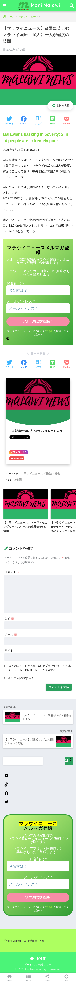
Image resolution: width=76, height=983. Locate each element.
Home (9, 980)
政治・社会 (53, 473)
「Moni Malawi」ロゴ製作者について (26, 940)
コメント (12, 572)
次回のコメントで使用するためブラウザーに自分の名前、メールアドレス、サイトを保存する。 (40, 667)
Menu (28, 980)
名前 (9, 618)
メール (10, 634)
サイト (8, 650)
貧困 (19, 479)
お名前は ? (15, 283)
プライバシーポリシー (37, 964)
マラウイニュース (32, 473)
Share (47, 980)
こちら (49, 331)
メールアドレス (20, 301)
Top (66, 980)
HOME (40, 958)
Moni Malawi (44, 5)
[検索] (69, 761)
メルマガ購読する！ (20, 678)
